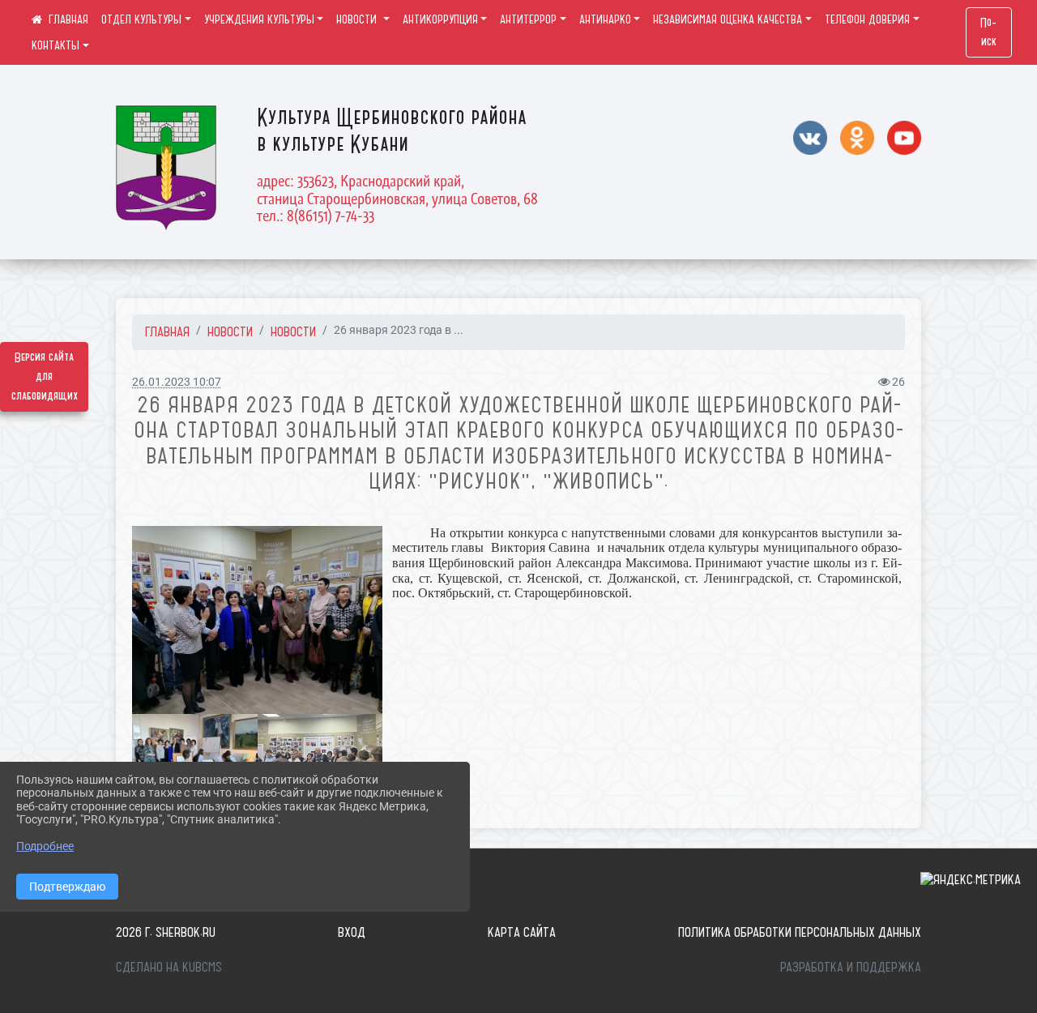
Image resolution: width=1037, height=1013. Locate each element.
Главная (167, 331)
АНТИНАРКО (605, 19)
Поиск (988, 32)
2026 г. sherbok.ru (166, 932)
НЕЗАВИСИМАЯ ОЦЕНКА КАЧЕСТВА (727, 19)
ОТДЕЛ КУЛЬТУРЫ (141, 19)
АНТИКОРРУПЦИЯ (440, 19)
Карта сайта (522, 932)
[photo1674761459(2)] (320, 760)
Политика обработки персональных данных (799, 932)
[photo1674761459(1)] (257, 620)
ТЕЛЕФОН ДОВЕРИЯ (867, 19)
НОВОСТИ (358, 19)
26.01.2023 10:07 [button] (176, 382)
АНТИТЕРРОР (528, 19)
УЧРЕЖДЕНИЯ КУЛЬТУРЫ (259, 19)
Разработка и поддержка (850, 967)
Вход (351, 932)
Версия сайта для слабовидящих (44, 376)
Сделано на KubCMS (169, 967)
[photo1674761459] (195, 760)
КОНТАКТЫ (55, 45)
